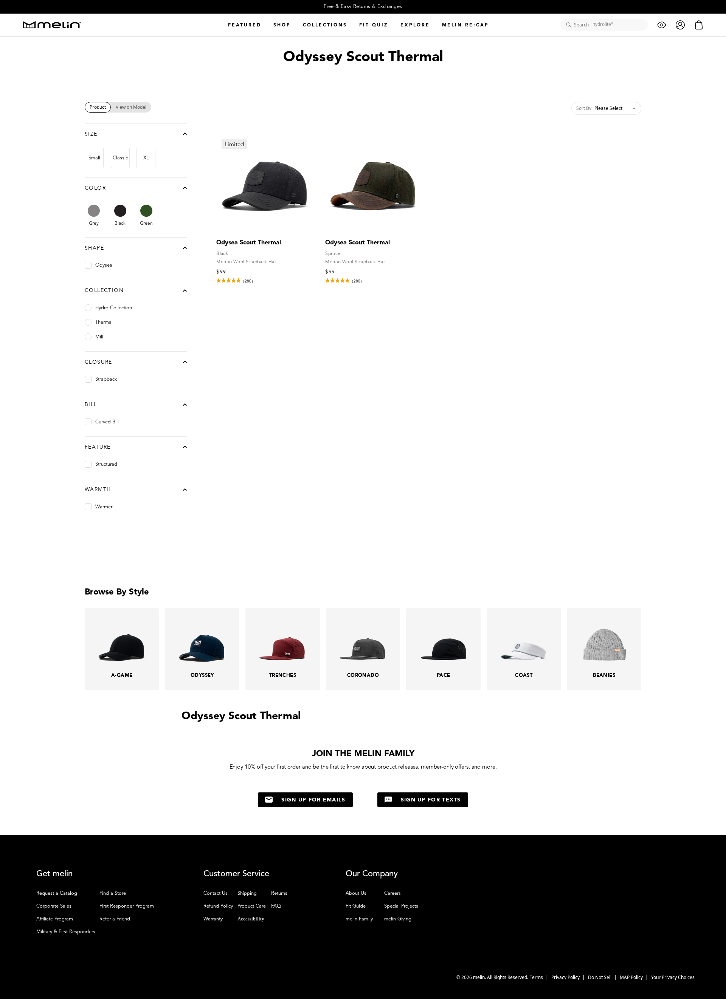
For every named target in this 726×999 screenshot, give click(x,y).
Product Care (251, 906)
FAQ (276, 906)
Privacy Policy (566, 977)
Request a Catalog (56, 893)
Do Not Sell (600, 977)
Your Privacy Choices (673, 977)
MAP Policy (632, 977)
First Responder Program (126, 906)
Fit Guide (356, 906)
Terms (537, 977)
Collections (325, 25)
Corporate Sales (53, 906)
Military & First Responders (65, 932)
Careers (392, 893)
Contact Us (215, 893)
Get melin (54, 873)
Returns (279, 893)
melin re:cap (465, 25)
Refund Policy (218, 906)
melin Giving (397, 919)
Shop (282, 25)
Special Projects (401, 906)
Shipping (247, 893)
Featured (244, 25)
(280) (248, 281)
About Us (356, 893)
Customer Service (236, 873)
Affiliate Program (54, 919)
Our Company (372, 873)
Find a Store (112, 893)
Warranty (213, 919)
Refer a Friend (114, 919)
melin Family (359, 919)
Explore (415, 25)
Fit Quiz (373, 25)
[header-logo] (52, 24)
